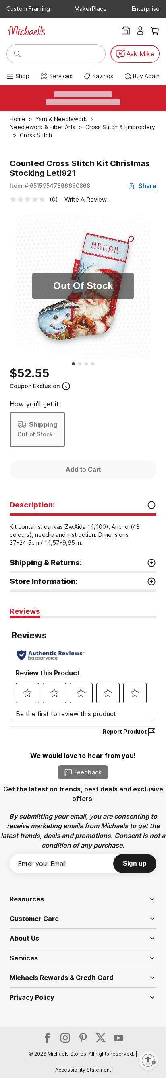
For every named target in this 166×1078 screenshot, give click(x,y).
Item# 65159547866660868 (50, 185)
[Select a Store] (126, 30)
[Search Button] (17, 54)
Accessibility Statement (83, 1070)
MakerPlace (91, 8)
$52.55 (29, 373)
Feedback (88, 772)
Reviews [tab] (25, 611)
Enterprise (146, 8)
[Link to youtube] (118, 1037)
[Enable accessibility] (148, 1060)
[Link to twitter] (100, 1037)
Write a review (85, 199)
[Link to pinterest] (83, 1037)
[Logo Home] (26, 30)
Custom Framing (28, 8)
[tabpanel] (83, 672)
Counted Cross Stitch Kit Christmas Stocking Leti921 (80, 168)
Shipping (43, 424)
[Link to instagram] (65, 1037)
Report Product (124, 731)
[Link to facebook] (47, 1037)
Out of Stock (35, 434)
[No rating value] (30, 199)
